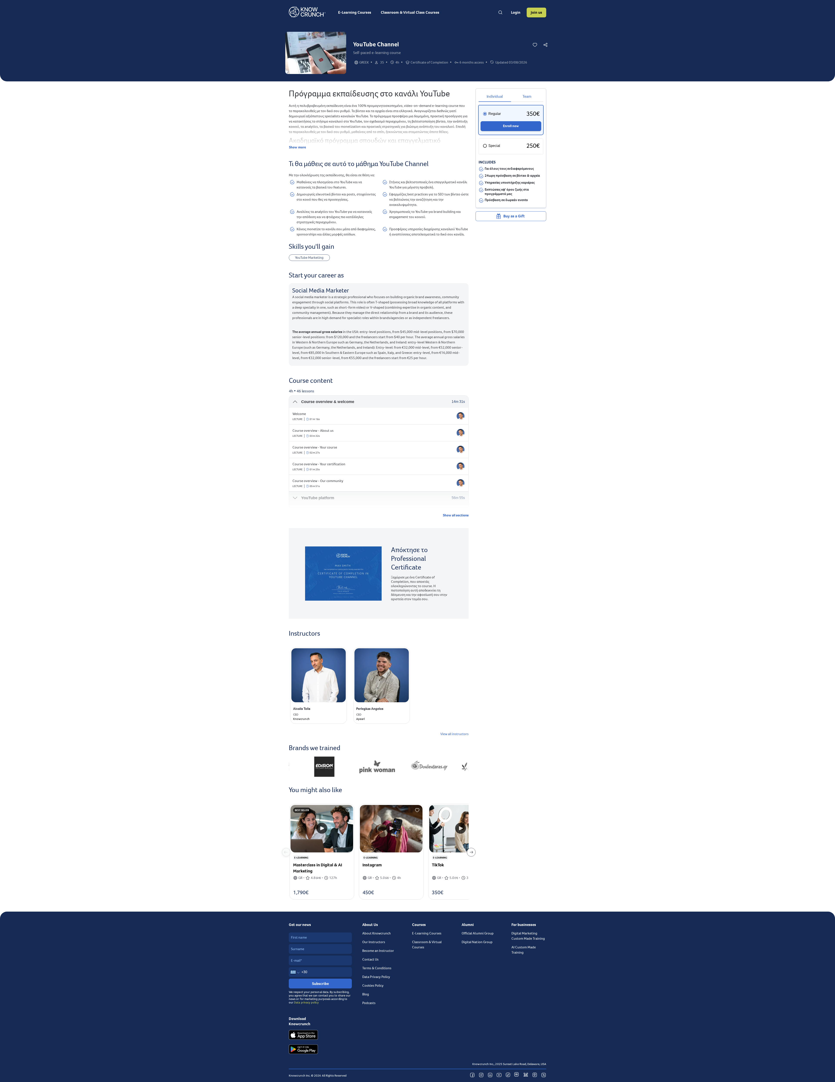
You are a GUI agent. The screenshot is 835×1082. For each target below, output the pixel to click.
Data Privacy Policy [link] (376, 977)
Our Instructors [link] (373, 942)
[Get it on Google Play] (303, 1049)
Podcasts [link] (369, 1003)
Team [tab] (527, 96)
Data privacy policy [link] (306, 1002)
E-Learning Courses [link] (426, 933)
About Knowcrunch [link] (376, 933)
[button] (515, 12)
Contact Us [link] (370, 959)
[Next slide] (471, 852)
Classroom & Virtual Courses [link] (427, 944)
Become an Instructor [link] (378, 951)
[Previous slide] (286, 852)
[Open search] (500, 12)
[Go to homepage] (307, 16)
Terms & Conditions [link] (376, 968)
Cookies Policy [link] (373, 985)
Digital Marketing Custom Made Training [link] (528, 936)
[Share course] (545, 44)
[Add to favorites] (535, 44)
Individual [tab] (495, 96)
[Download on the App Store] (303, 1035)
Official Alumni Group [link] (477, 933)
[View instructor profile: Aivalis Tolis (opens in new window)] (460, 416)
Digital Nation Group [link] (477, 942)
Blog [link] (365, 994)
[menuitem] (354, 12)
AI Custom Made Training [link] (523, 950)
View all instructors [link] (454, 734)
